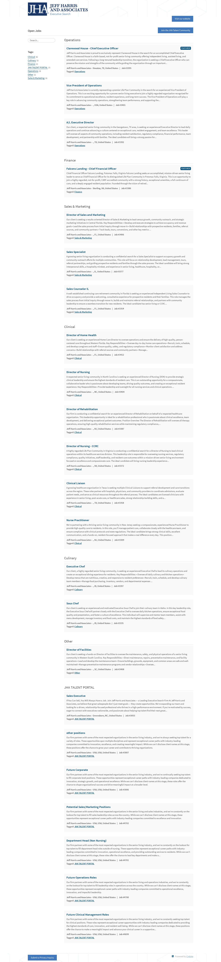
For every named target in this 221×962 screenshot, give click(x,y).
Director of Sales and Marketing (85, 215)
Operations (33, 71)
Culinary (32, 60)
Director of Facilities (78, 649)
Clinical (31, 56)
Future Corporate (77, 770)
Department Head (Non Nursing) (86, 840)
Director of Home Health (81, 335)
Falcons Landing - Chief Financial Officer (91, 168)
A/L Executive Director (80, 122)
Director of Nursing (78, 372)
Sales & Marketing (36, 78)
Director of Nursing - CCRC (82, 446)
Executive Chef (75, 566)
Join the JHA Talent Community (175, 30)
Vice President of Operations (84, 85)
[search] (41, 40)
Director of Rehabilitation (82, 409)
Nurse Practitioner (77, 520)
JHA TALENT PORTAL (38, 67)
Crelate (189, 956)
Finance (31, 63)
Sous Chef (72, 603)
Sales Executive (76, 696)
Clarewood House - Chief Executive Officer (92, 48)
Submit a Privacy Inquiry (42, 957)
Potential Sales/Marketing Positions (88, 807)
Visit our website (182, 18)
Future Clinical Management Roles (87, 914)
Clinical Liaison (75, 483)
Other (30, 74)
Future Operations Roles (81, 877)
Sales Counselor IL (77, 289)
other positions (75, 733)
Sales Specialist (76, 252)
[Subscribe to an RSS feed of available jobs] (173, 956)
